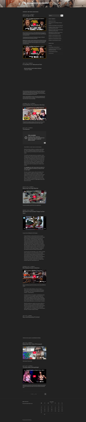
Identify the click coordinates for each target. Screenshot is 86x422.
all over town (29, 94)
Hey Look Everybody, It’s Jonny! (31, 317)
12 (48, 407)
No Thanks (50, 45)
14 (55, 407)
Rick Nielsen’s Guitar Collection (31, 268)
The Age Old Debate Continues (56, 35)
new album (28, 167)
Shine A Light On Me (28, 16)
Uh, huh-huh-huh (51, 53)
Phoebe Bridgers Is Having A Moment (57, 25)
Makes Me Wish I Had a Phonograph (32, 344)
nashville (30, 69)
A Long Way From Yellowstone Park (32, 64)
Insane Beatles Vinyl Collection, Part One (33, 105)
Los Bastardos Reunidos (35, 3)
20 (51, 409)
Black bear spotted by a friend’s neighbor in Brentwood (32, 68)
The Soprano (26, 129)
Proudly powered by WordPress (26, 419)
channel (43, 32)
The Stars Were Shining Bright (31, 367)
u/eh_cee (26, 69)
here (39, 37)
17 (41, 409)
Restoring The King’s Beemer (30, 188)
